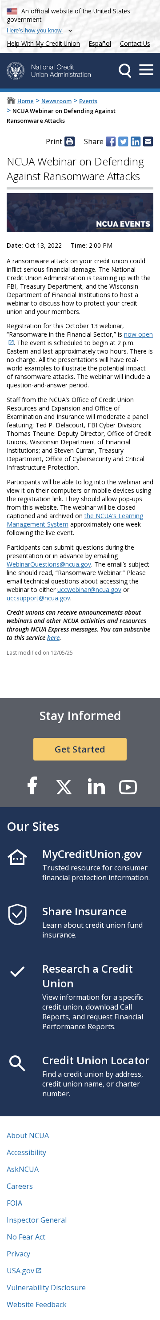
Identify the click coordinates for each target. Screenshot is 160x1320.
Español (100, 43)
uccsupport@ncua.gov (38, 598)
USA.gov (20, 1271)
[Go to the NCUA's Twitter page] (64, 786)
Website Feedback (37, 1304)
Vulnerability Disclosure (46, 1287)
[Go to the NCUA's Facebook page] (32, 786)
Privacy (18, 1254)
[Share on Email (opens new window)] (148, 141)
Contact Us (135, 43)
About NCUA (28, 1135)
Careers (20, 1186)
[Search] (125, 71)
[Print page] (69, 141)
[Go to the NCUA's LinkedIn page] (96, 786)
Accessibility (26, 1152)
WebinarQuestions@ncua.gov (49, 564)
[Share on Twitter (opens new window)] (123, 141)
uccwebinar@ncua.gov (89, 589)
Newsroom (56, 101)
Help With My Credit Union (42, 42)
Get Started (80, 749)
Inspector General (37, 1220)
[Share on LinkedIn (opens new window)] (135, 141)
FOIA (14, 1203)
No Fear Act (26, 1237)
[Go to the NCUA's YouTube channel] (128, 786)
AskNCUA (23, 1169)
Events (88, 101)
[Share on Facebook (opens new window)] (110, 141)
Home (25, 101)
